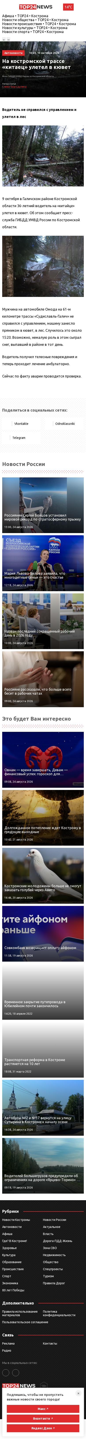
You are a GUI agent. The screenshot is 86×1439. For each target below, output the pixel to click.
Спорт (6, 1276)
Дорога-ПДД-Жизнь (57, 1241)
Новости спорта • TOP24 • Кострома (33, 32)
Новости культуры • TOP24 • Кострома (34, 28)
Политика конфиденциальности (59, 1313)
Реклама (8, 1343)
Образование (12, 1262)
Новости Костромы (16, 1220)
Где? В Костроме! (14, 1241)
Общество (50, 1262)
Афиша (7, 1234)
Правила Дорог (54, 1283)
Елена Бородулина (14, 86)
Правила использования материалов (19, 1313)
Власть (48, 1234)
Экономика (10, 1283)
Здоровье (9, 1248)
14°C (68, 7)
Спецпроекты (53, 1269)
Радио (6, 1350)
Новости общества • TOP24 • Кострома (35, 20)
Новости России (54, 1220)
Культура (8, 1255)
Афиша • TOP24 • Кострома (25, 16)
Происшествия (13, 1269)
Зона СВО (50, 1248)
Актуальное (51, 1227)
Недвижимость (54, 1255)
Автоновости (12, 1227)
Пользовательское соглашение (25, 1322)
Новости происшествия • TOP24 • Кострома (39, 24)
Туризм (48, 1276)
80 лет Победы (13, 1290)
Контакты (50, 1343)
